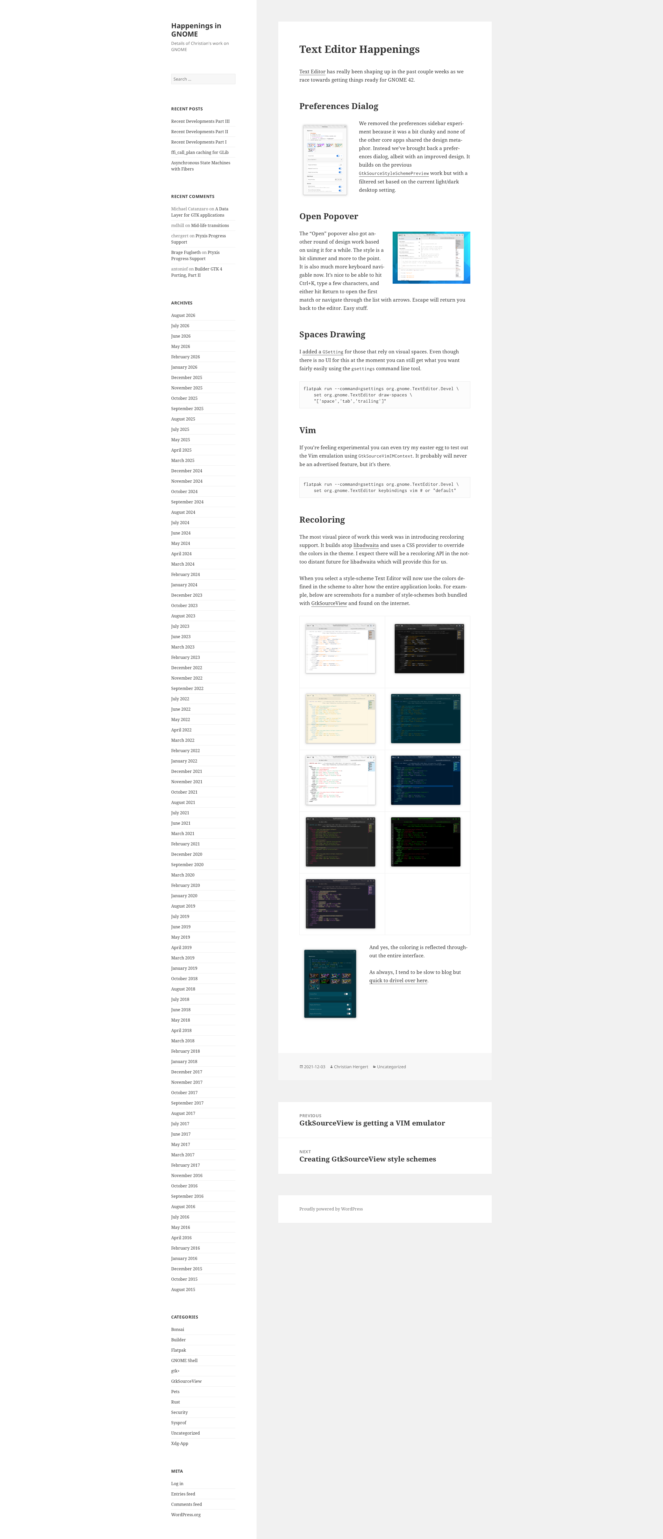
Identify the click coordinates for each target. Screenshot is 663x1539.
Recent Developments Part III (200, 121)
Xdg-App (179, 1443)
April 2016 (181, 1238)
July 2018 (180, 999)
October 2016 (184, 1186)
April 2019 (181, 947)
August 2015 (183, 1289)
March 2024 (182, 564)
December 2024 (186, 471)
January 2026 (184, 367)
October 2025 (184, 398)
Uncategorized (185, 1433)
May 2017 (180, 1144)
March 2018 (182, 1041)
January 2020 (184, 896)
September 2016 (187, 1196)
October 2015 (184, 1279)
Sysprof (178, 1423)
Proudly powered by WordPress (331, 1209)
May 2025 (180, 440)
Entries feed (183, 1494)
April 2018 (181, 1030)
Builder (178, 1340)
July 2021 (180, 813)
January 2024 (184, 585)
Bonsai (177, 1329)
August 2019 (183, 906)
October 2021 (184, 792)
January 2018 (184, 1061)
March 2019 (182, 958)
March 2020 (182, 875)
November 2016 (187, 1175)
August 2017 (183, 1113)
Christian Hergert (351, 1067)
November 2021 (187, 782)
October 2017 (184, 1092)
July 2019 (180, 916)
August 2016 (183, 1206)
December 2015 (186, 1269)
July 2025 (180, 429)
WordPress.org (186, 1514)
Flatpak (178, 1350)
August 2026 (183, 315)
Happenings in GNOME (196, 30)
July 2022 (180, 699)
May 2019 (180, 937)
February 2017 (185, 1165)
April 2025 (181, 450)
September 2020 (187, 864)
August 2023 (183, 616)
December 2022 (186, 668)
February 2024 (185, 574)
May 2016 (180, 1227)
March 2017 (182, 1155)
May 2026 (180, 346)
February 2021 (185, 844)
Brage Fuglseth (186, 252)
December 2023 (186, 595)
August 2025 (183, 419)
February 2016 (185, 1248)
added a (322, 351)
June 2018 (181, 1010)
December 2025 (186, 377)
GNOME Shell (184, 1360)
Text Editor (312, 71)
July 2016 (180, 1217)
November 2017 (187, 1082)
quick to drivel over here (398, 980)
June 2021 (181, 823)
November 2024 (187, 481)
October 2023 (184, 605)
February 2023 (185, 657)
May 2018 (180, 1020)
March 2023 (182, 647)
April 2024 (181, 554)
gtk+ (175, 1371)
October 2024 (184, 491)
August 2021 (183, 802)
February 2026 (185, 357)
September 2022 (187, 688)
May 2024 (180, 543)
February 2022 (185, 750)
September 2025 (187, 408)
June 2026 (181, 336)
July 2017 (180, 1124)
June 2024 (181, 533)
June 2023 (181, 636)
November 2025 (187, 388)
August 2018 (183, 989)
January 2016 (184, 1258)
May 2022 (180, 719)
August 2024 (183, 512)
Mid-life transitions (210, 225)
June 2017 (181, 1134)
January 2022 (184, 761)
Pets (175, 1391)
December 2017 (186, 1072)
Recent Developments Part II (199, 131)
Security (179, 1412)
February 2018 (185, 1051)
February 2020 (185, 885)
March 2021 (182, 833)
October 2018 (184, 978)
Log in (177, 1483)
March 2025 (182, 460)
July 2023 (180, 626)
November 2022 (187, 678)
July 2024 (180, 522)
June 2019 (181, 927)
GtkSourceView (186, 1381)
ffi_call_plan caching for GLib (200, 152)
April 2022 (181, 730)
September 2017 (187, 1103)
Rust (175, 1402)
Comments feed (186, 1504)
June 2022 (181, 709)
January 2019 (184, 968)
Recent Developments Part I (199, 142)
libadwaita (366, 545)
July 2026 (180, 326)
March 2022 (182, 740)
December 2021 (186, 771)
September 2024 (187, 502)
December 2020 (186, 854)
